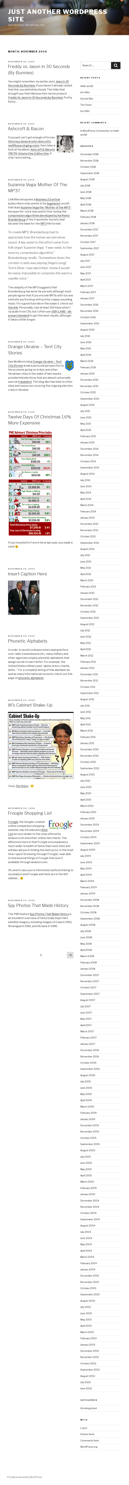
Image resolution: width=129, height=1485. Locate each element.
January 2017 (87, 298)
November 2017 (89, 235)
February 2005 (88, 1188)
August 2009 (87, 849)
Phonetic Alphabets (27, 641)
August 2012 (87, 624)
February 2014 (88, 511)
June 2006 (86, 1087)
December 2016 (89, 304)
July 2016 (85, 336)
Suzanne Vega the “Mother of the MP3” (46, 207)
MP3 (43, 223)
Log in (83, 1428)
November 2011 (89, 680)
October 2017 (88, 242)
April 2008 (86, 950)
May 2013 (85, 567)
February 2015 (88, 436)
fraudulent (25, 381)
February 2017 (88, 292)
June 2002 (86, 1388)
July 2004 (85, 1231)
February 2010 (88, 812)
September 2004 (90, 1219)
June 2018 (85, 192)
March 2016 (86, 361)
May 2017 (85, 273)
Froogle (13, 822)
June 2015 (85, 417)
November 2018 (89, 160)
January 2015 (87, 442)
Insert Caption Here (27, 573)
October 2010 (88, 762)
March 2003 (87, 1332)
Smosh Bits (86, 98)
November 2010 (89, 755)
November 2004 (89, 1206)
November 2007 (89, 981)
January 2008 (87, 968)
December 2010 (89, 749)
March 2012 (86, 655)
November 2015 (89, 386)
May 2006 (86, 1094)
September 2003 (90, 1294)
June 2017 (85, 267)
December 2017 (89, 229)
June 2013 (85, 561)
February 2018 (88, 216)
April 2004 (86, 1250)
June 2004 (86, 1238)
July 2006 (85, 1081)
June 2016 (85, 342)
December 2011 (89, 674)
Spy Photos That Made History (38, 905)
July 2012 (85, 630)
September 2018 (89, 173)
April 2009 (86, 874)
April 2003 (86, 1325)
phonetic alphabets (31, 678)
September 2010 (89, 768)
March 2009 (87, 881)
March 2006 (87, 1106)
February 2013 (88, 586)
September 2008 (90, 918)
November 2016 (89, 310)
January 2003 (87, 1344)
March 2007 (87, 1031)
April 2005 (86, 1175)
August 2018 (87, 179)
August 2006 (87, 1075)
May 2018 (85, 198)
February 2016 (88, 367)
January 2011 (87, 743)
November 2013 (89, 530)
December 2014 (89, 448)
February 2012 (88, 661)
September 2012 (89, 617)
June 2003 (86, 1313)
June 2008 (86, 937)
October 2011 (87, 686)
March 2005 (87, 1181)
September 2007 (90, 993)
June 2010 (86, 787)
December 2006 (89, 1050)
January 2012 (87, 668)
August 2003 (87, 1300)
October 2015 (88, 392)
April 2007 (86, 1025)
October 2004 (88, 1213)
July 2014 (85, 480)
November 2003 (89, 1282)
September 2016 (89, 323)
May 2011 (85, 718)
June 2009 (86, 862)
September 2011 (89, 693)
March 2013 (86, 580)
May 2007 (86, 1018)
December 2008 (89, 899)
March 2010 (87, 805)
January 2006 (87, 1119)
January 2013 (87, 592)
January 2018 (87, 223)
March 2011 (86, 730)
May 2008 (86, 943)
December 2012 (89, 599)
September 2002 (90, 1369)
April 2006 (86, 1100)
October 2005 (88, 1137)
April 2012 (85, 649)
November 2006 (89, 1056)
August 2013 (87, 549)
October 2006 (88, 1062)
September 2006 (90, 1068)
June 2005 (86, 1162)
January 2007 (87, 1043)
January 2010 (87, 818)
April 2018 (85, 204)
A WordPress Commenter (95, 130)
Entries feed (87, 1434)
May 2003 (86, 1319)
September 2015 (89, 398)
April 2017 (85, 279)
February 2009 (88, 887)
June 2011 (85, 711)
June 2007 (86, 1012)
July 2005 (85, 1156)
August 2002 (87, 1376)
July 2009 (85, 856)
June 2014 (85, 486)
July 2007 (85, 1006)
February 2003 (88, 1338)
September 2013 (89, 542)
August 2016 (87, 329)
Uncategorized (88, 1408)
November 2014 (89, 455)
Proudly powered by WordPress (24, 1477)
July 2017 (85, 260)
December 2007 (89, 975)
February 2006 (88, 1112)
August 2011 (87, 699)
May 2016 (85, 348)
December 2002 (89, 1350)
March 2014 (86, 505)
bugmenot (53, 203)
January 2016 (87, 373)
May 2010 (85, 793)
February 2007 (88, 1037)
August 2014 (87, 473)
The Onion (86, 104)
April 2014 (85, 498)
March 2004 (87, 1256)
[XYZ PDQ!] (23, 613)
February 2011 (88, 737)
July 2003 (85, 1307)
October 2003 (88, 1288)
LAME (62, 311)
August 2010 (87, 774)
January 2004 (87, 1269)
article (48, 199)
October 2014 (88, 461)
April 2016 (85, 354)
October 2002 (88, 1363)
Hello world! (86, 86)
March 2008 (87, 956)
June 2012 (85, 636)
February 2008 (88, 962)
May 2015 (85, 423)
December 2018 (89, 154)
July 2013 (85, 555)
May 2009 (86, 868)
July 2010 (85, 780)
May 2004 (86, 1244)
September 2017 (89, 248)
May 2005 (86, 1169)
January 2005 (87, 1194)
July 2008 (85, 931)
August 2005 (87, 1150)
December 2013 (89, 523)
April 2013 (85, 574)
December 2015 (89, 379)
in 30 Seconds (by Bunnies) (35, 97)
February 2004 (88, 1263)
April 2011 (85, 724)
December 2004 (89, 1200)
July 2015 (85, 411)
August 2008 (87, 924)
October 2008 (88, 912)
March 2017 (86, 286)
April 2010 (85, 799)
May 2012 (85, 643)
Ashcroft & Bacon (26, 128)
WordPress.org (88, 1446)
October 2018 (88, 166)
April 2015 (85, 430)
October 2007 (88, 987)
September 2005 (90, 1144)
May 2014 (85, 492)
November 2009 (89, 831)
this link (13, 307)
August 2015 (87, 404)
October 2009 (88, 837)
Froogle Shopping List (30, 813)
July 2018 (85, 185)
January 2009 (87, 893)
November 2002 (89, 1357)
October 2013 (88, 536)
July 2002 (85, 1382)
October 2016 (88, 317)
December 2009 (89, 824)
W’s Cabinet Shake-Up (30, 705)
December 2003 (89, 1275)
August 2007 (87, 1000)
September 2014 (89, 467)
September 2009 (90, 843)
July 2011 (85, 705)
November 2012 (89, 605)
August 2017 (87, 254)
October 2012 (88, 611)
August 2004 (87, 1225)
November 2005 (89, 1131)
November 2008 (89, 906)
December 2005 (89, 1125)
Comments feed (89, 1440)
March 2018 (86, 210)
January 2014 (87, 517)
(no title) (85, 92)
